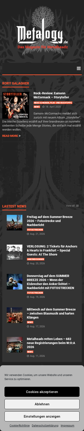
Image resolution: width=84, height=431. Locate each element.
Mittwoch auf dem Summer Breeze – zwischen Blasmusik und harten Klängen (51, 313)
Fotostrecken (35, 230)
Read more (10, 135)
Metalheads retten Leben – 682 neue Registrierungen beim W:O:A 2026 (51, 343)
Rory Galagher (15, 83)
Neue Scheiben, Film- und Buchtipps (53, 103)
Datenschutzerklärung (45, 425)
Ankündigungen (35, 259)
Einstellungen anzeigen (42, 416)
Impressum (67, 425)
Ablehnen (42, 404)
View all (70, 206)
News (37, 107)
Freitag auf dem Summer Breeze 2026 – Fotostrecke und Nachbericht (50, 221)
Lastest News (14, 206)
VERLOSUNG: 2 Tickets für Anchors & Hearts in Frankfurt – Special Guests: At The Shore (52, 250)
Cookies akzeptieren (42, 392)
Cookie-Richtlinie (20, 425)
